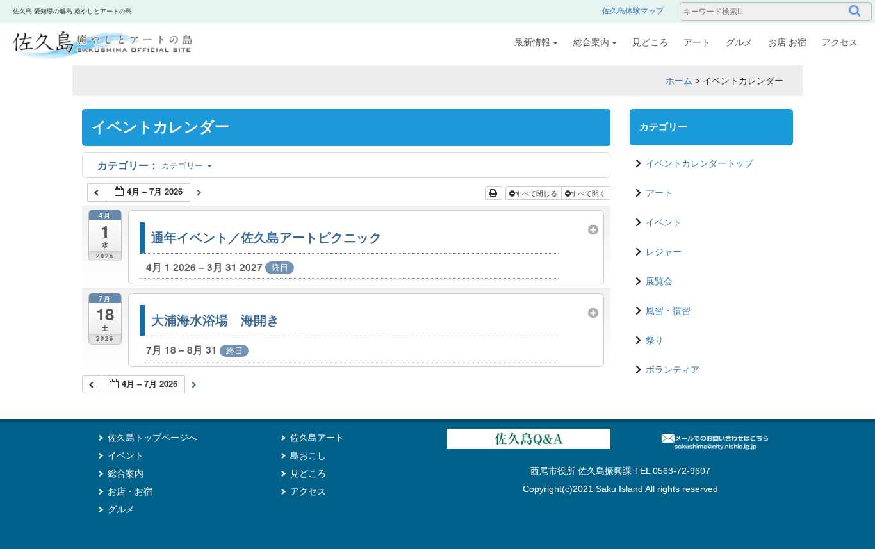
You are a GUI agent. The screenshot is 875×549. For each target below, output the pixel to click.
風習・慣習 (668, 311)
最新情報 (532, 42)
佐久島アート (317, 437)
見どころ (650, 42)
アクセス (840, 42)
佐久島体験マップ (633, 10)
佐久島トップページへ (152, 437)
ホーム (679, 81)
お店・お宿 (130, 491)
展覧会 (659, 281)
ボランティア (672, 370)
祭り (655, 340)
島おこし (308, 455)
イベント (664, 222)
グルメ (739, 42)
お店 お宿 (787, 42)
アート (696, 42)
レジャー (664, 252)
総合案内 (591, 42)
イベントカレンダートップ (699, 163)
